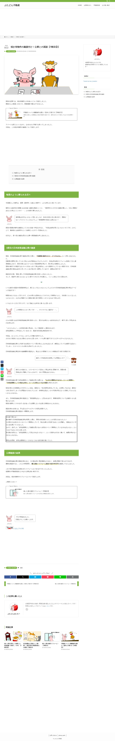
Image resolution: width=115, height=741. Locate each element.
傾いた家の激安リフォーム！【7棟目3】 (36, 491)
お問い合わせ (53, 735)
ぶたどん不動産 (12, 5)
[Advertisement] (57, 22)
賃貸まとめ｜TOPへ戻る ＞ (57, 725)
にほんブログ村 (19, 528)
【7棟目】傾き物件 (11, 51)
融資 (21, 567)
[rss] (107, 1)
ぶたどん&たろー (14, 614)
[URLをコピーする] (73, 576)
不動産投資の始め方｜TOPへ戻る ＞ (57, 717)
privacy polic (62, 735)
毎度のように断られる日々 (23, 173)
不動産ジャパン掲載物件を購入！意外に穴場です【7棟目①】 (43, 112)
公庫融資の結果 (19, 179)
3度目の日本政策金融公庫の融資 (24, 176)
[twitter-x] (27, 609)
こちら (47, 606)
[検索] (109, 1)
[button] (10, 576)
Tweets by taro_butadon (90, 81)
